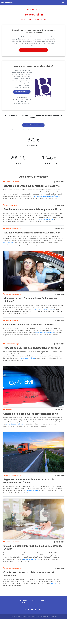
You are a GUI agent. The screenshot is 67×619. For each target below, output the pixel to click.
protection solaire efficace (26, 358)
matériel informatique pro (31, 559)
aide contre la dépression (45, 219)
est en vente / (33, 19)
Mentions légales (23, 601)
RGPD (33, 601)
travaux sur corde (8, 243)
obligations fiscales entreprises (44, 333)
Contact (44, 601)
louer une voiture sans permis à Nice (43, 309)
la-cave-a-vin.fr (33, 14)
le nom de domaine (33, 9)
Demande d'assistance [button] (21, 91)
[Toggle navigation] (63, 2)
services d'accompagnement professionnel (47, 196)
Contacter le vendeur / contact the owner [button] (32, 50)
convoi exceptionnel (32, 490)
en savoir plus (54, 583)
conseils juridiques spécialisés (15, 424)
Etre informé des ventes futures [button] (32, 125)
